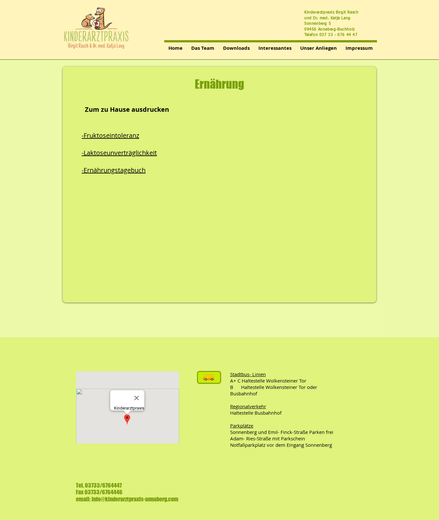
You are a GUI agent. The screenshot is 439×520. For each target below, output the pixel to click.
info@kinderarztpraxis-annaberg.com (135, 499)
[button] (236, 48)
